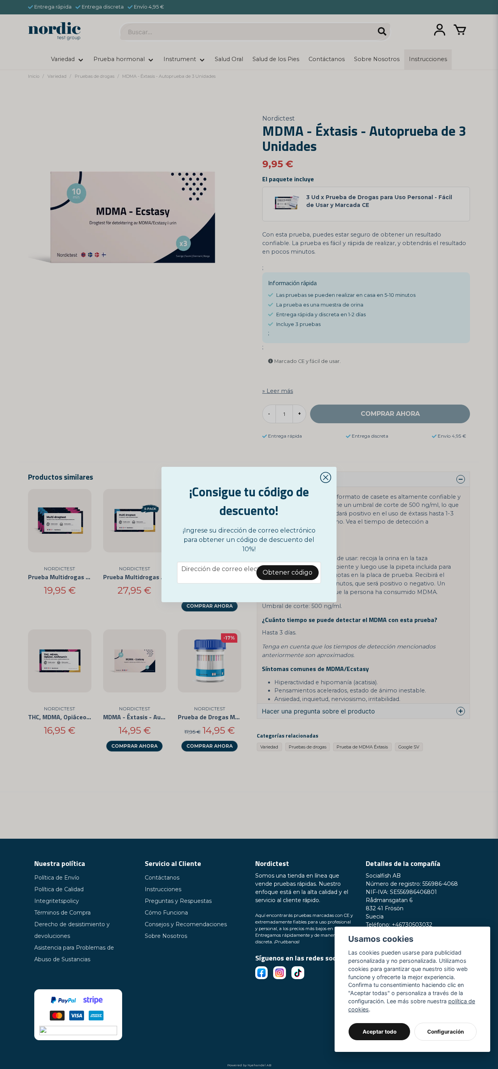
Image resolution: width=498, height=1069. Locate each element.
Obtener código (287, 572)
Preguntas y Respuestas (178, 900)
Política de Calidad (59, 889)
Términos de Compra (62, 912)
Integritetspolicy (56, 900)
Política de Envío (56, 877)
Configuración (445, 1032)
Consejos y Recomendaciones (186, 924)
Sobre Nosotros (166, 935)
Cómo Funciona (166, 912)
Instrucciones (163, 889)
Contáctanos (162, 877)
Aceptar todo (379, 1032)
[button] (326, 478)
